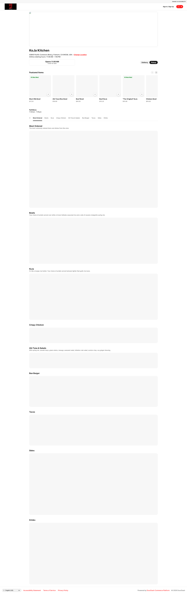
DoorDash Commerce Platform (158, 590)
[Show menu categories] (29, 118)
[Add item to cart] (48, 94)
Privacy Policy (63, 590)
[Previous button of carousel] (152, 72)
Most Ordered (37, 118)
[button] (40, 89)
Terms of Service (49, 590)
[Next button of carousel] (156, 72)
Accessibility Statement (32, 590)
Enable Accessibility (179, 1)
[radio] (145, 62)
